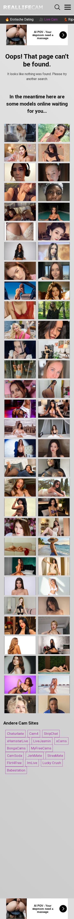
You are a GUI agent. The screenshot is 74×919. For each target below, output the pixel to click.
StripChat (51, 734)
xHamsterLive (17, 741)
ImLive (32, 763)
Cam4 (33, 734)
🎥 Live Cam (48, 19)
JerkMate (34, 756)
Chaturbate (15, 734)
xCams (61, 741)
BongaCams (16, 748)
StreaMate (55, 756)
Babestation (16, 770)
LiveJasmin (42, 741)
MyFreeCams (41, 748)
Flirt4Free (14, 763)
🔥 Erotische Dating (19, 19)
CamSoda (14, 756)
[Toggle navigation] (67, 7)
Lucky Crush (52, 763)
